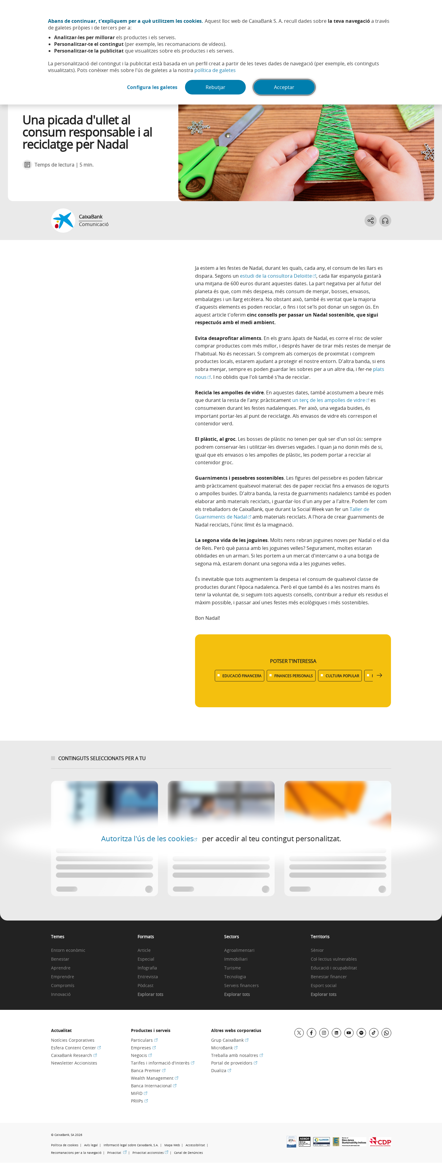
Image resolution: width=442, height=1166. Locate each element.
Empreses (143, 1048)
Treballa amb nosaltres (237, 1055)
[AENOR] (304, 1144)
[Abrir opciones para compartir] (371, 220)
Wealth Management (154, 1078)
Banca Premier (148, 1070)
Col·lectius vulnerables (334, 959)
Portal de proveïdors (234, 1063)
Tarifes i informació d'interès (162, 1063)
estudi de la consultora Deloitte (278, 276)
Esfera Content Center (76, 1048)
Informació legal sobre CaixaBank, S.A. (131, 1145)
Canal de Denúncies (188, 1153)
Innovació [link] (60, 994)
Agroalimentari (239, 950)
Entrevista (148, 976)
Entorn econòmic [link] (68, 950)
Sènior (317, 950)
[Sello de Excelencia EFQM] (336, 1144)
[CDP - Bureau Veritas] (380, 1144)
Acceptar (284, 87)
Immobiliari (236, 959)
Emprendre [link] (62, 976)
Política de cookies (64, 1145)
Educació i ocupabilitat (334, 968)
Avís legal (91, 1145)
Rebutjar (215, 87)
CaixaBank (90, 216)
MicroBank (224, 1048)
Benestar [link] (60, 959)
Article (144, 950)
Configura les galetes (152, 87)
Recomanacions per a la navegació (76, 1153)
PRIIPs (139, 1101)
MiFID (139, 1093)
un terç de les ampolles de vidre (330, 400)
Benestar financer (329, 976)
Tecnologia (235, 976)
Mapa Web (172, 1145)
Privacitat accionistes (150, 1153)
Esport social (324, 985)
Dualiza (221, 1070)
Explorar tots (150, 994)
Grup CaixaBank (229, 1040)
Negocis (141, 1055)
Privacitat (117, 1153)
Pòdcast (145, 985)
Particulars (144, 1040)
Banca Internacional (153, 1086)
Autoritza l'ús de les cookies (149, 838)
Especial (146, 959)
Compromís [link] (62, 985)
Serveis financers (241, 985)
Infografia (147, 968)
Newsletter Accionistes (74, 1063)
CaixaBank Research (74, 1055)
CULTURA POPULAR (342, 675)
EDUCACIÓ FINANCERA (242, 675)
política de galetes (215, 70)
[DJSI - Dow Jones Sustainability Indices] (354, 1144)
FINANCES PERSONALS (293, 675)
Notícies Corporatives (72, 1040)
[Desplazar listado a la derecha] (379, 675)
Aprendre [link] (60, 968)
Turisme (232, 968)
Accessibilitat (195, 1145)
